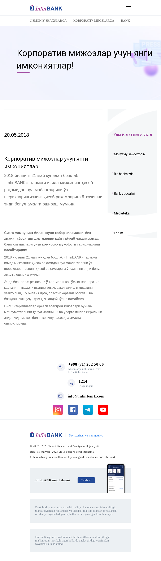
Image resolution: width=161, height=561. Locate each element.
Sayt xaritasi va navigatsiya (86, 435)
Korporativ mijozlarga (93, 20)
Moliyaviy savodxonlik (129, 154)
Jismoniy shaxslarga (48, 20)
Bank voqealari (124, 194)
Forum (118, 233)
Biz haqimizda (124, 174)
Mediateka (122, 213)
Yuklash (86, 480)
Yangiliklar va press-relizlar (133, 134)
